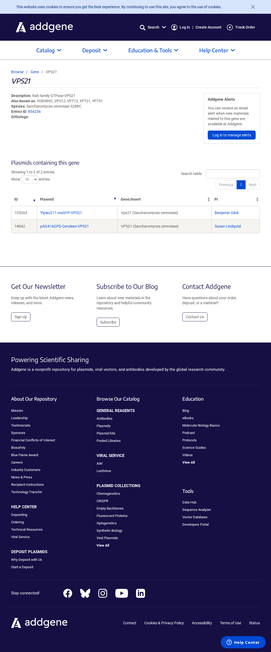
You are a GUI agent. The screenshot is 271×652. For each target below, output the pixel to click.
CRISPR (102, 501)
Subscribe (108, 322)
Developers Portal (195, 524)
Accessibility (202, 623)
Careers (17, 462)
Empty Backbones (110, 508)
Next (252, 185)
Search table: (191, 174)
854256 (34, 111)
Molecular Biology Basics (201, 425)
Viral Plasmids (107, 538)
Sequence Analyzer (196, 510)
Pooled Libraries (109, 441)
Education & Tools (150, 50)
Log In (185, 27)
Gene (34, 72)
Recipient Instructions (27, 485)
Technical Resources (27, 529)
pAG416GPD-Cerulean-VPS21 (64, 226)
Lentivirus (104, 471)
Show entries (30, 179)
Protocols (189, 440)
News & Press (21, 477)
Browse (17, 72)
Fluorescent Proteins (112, 516)
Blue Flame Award (24, 455)
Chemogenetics (108, 494)
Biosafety (18, 448)
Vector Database (194, 517)
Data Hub (189, 502)
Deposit (91, 50)
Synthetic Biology (109, 531)
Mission (17, 411)
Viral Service (20, 537)
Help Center (213, 50)
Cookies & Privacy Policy (164, 623)
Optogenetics (107, 523)
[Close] (251, 6)
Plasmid (47, 199)
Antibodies (104, 418)
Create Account (209, 27)
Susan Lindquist (228, 226)
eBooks (188, 418)
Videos (187, 455)
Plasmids (104, 426)
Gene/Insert (131, 199)
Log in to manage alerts (232, 135)
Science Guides (194, 448)
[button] (153, 27)
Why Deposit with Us (26, 560)
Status (254, 623)
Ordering (17, 522)
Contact (129, 623)
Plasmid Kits (106, 433)
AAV (100, 463)
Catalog (45, 50)
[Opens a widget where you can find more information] (243, 642)
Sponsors (18, 433)
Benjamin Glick (227, 213)
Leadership (19, 418)
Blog (185, 411)
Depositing (19, 515)
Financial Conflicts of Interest (33, 440)
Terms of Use (230, 623)
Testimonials (20, 425)
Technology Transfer (26, 492)
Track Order (245, 27)
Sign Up (21, 317)
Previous (226, 185)
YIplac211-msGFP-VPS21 (61, 213)
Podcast (188, 433)
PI (216, 199)
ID (16, 199)
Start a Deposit (22, 567)
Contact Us (195, 317)
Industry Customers (25, 470)
